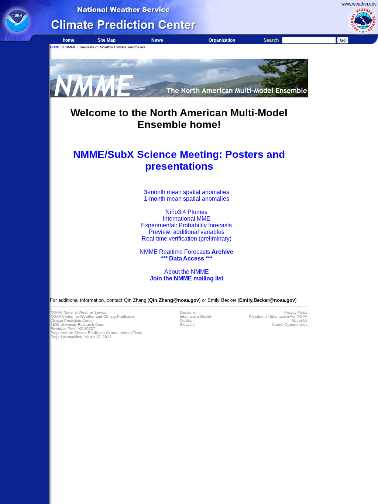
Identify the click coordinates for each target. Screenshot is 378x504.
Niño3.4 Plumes (186, 212)
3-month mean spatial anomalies (186, 192)
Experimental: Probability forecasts (186, 225)
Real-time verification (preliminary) (186, 238)
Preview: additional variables (186, 232)
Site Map (106, 40)
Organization (222, 40)
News (157, 40)
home (69, 40)
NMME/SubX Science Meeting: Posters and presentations (179, 160)
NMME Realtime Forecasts (186, 252)
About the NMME (186, 272)
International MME (186, 218)
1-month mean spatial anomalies (186, 199)
